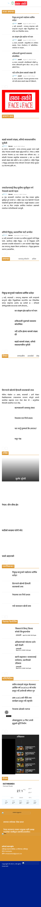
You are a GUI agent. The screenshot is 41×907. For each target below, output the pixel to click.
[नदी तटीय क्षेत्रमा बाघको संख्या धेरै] (6, 76)
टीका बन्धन (10, 146)
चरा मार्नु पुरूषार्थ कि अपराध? (26, 428)
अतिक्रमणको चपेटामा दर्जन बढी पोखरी (25, 643)
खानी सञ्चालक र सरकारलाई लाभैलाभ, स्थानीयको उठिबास (25, 660)
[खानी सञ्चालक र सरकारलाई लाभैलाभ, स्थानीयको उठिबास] (7, 660)
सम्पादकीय (21, 356)
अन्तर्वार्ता (30, 356)
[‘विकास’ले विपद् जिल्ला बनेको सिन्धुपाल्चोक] (7, 631)
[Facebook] (3, 857)
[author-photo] (15, 23)
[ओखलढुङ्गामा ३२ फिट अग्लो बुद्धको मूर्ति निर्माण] (6, 723)
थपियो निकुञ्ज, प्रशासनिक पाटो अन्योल (17, 232)
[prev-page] (3, 86)
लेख (37, 356)
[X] (12, 857)
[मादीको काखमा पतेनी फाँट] (20, 518)
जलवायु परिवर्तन (23, 258)
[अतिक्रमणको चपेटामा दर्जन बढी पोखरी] (7, 645)
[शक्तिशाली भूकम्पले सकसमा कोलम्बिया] (6, 56)
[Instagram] (8, 857)
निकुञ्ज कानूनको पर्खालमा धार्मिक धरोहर (23, 19)
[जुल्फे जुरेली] (20, 469)
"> (8, 3)
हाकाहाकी (20, 23)
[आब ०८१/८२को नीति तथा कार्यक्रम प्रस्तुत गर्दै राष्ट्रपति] (6, 701)
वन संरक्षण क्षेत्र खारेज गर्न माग (22, 37)
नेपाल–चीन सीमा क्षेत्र (10, 505)
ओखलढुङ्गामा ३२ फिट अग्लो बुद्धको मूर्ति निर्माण (22, 722)
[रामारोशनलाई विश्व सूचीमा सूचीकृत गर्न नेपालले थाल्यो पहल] (20, 177)
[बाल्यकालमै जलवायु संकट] (7, 410)
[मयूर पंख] (7, 441)
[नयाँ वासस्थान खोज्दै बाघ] (6, 609)
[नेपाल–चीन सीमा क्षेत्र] (20, 492)
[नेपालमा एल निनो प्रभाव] (7, 421)
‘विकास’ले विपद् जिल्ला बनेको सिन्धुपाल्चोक (24, 630)
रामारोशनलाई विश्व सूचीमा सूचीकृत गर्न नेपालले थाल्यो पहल (17, 189)
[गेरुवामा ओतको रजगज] (6, 712)
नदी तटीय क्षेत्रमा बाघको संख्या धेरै (24, 72)
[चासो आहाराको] (20, 544)
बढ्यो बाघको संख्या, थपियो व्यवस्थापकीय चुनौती (19, 141)
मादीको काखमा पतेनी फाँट (12, 530)
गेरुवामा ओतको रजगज (21, 709)
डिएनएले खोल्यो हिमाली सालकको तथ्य (18, 390)
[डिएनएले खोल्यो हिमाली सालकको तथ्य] (20, 373)
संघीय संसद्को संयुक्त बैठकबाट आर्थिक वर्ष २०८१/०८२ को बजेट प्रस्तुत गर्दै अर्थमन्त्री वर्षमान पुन (24, 688)
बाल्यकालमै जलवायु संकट (25, 408)
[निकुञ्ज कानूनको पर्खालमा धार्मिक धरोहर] (6, 20)
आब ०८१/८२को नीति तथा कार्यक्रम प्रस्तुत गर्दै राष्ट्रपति (22, 699)
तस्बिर (5, 453)
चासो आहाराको (8, 556)
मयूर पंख (18, 439)
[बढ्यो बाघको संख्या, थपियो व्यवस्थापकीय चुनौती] (20, 129)
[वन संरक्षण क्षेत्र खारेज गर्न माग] (6, 40)
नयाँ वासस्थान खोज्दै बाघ (21, 606)
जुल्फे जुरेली (20, 479)
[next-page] (6, 86)
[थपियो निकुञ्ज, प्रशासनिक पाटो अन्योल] (20, 221)
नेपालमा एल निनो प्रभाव (24, 418)
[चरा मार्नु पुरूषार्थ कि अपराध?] (7, 431)
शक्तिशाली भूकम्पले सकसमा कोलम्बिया (22, 55)
